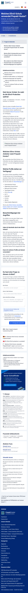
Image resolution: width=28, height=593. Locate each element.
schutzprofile (20, 436)
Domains (3, 551)
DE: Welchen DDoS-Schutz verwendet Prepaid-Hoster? (13, 337)
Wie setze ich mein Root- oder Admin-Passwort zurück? (13, 462)
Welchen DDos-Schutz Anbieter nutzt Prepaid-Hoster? (13, 73)
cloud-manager (16, 437)
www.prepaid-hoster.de (10, 513)
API (2, 564)
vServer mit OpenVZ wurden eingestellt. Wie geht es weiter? (13, 485)
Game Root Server (5, 562)
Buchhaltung (4, 546)
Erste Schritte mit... (6, 553)
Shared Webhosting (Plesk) (8, 538)
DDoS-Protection (15, 111)
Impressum (4, 517)
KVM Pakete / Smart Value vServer (10, 529)
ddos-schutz (6, 436)
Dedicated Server (5, 548)
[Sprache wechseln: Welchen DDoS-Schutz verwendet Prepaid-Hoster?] (21, 7)
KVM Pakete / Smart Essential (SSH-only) (11, 531)
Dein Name (5, 285)
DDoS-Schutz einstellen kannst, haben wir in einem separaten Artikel (13, 206)
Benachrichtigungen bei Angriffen (12, 78)
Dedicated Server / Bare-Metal (8, 536)
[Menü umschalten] (25, 2)
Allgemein (3, 544)
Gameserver (4, 555)
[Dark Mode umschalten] (17, 7)
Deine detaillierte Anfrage (9, 297)
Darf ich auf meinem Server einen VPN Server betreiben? (13, 475)
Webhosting (4, 560)
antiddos (10, 437)
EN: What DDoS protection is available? (15, 341)
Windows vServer (5, 527)
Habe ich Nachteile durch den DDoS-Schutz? (14, 81)
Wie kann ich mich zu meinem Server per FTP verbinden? (12, 469)
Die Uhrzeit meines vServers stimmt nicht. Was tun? (13, 466)
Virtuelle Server (8, 457)
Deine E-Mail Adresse (8, 291)
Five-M (10, 192)
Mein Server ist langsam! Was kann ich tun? (12, 472)
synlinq (5, 437)
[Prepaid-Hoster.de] (14, 380)
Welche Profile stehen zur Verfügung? (13, 76)
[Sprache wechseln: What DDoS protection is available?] (25, 7)
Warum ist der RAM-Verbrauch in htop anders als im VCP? (13, 488)
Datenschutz (17, 316)
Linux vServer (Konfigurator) (8, 524)
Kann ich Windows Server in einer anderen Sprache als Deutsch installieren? (12, 482)
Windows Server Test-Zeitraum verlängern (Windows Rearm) (12, 478)
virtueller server (13, 436)
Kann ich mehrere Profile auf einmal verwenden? (14, 85)
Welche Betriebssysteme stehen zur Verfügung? (13, 459)
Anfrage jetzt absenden (18, 323)
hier (15, 130)
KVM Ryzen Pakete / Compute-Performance (12, 534)
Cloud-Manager (17, 181)
